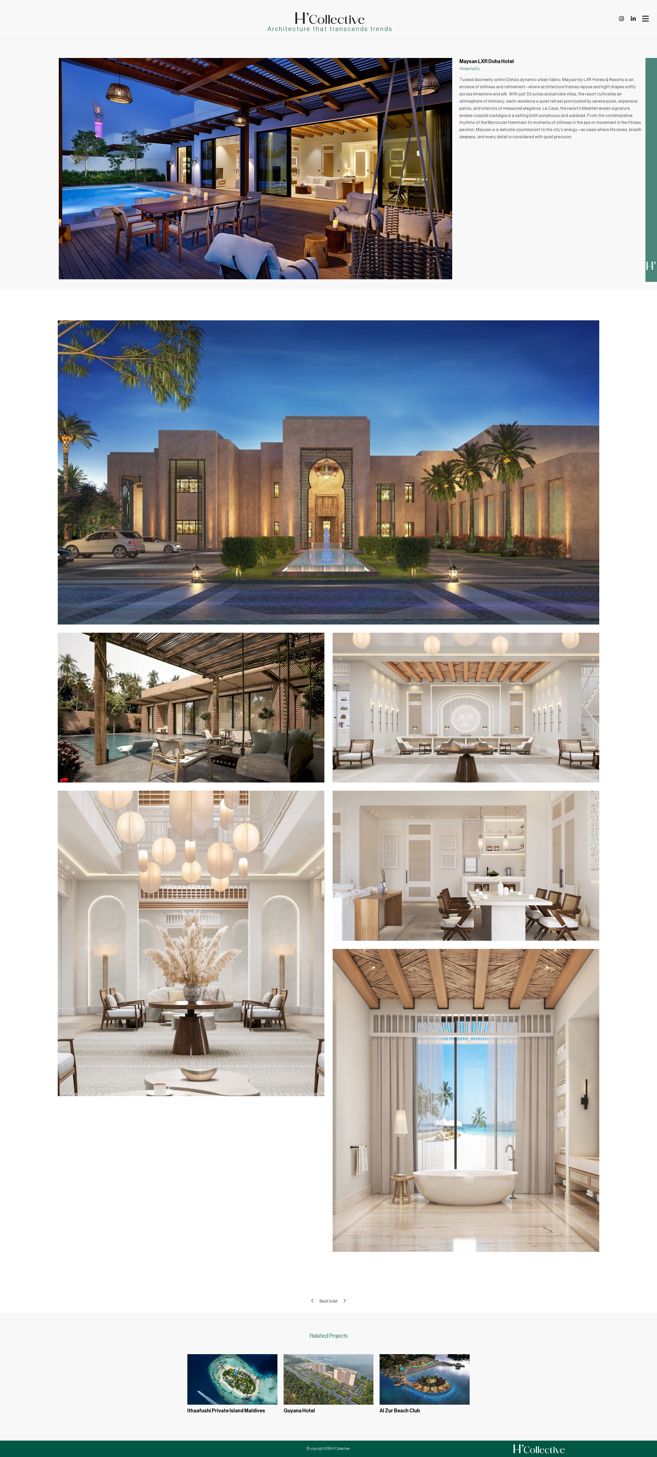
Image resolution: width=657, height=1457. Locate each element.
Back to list (328, 1301)
